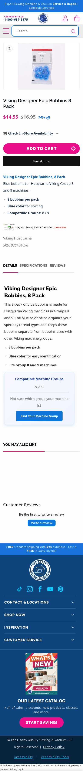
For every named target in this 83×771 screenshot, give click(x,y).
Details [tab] (10, 265)
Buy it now (41, 161)
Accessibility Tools (55, 757)
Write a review (41, 523)
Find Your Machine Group (39, 416)
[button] (76, 18)
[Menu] (6, 31)
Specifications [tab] (33, 265)
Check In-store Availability (30, 133)
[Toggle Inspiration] (73, 627)
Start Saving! (41, 722)
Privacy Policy (53, 747)
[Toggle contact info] (73, 602)
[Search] (73, 31)
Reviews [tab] (58, 265)
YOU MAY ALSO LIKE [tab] (20, 444)
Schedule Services (41, 7)
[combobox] (45, 31)
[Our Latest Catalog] (41, 674)
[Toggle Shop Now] (73, 615)
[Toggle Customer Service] (73, 640)
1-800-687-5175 (16, 19)
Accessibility (23, 757)
